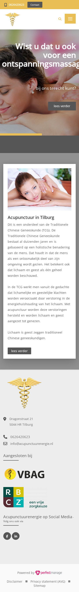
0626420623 (16, 5)
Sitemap (40, 585)
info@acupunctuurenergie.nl (31, 443)
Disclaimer (14, 581)
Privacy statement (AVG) (48, 581)
